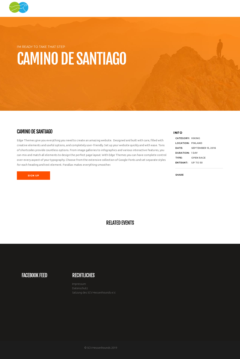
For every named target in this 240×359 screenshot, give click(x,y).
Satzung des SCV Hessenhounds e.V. (94, 292)
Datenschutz (80, 288)
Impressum (79, 283)
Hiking (195, 138)
